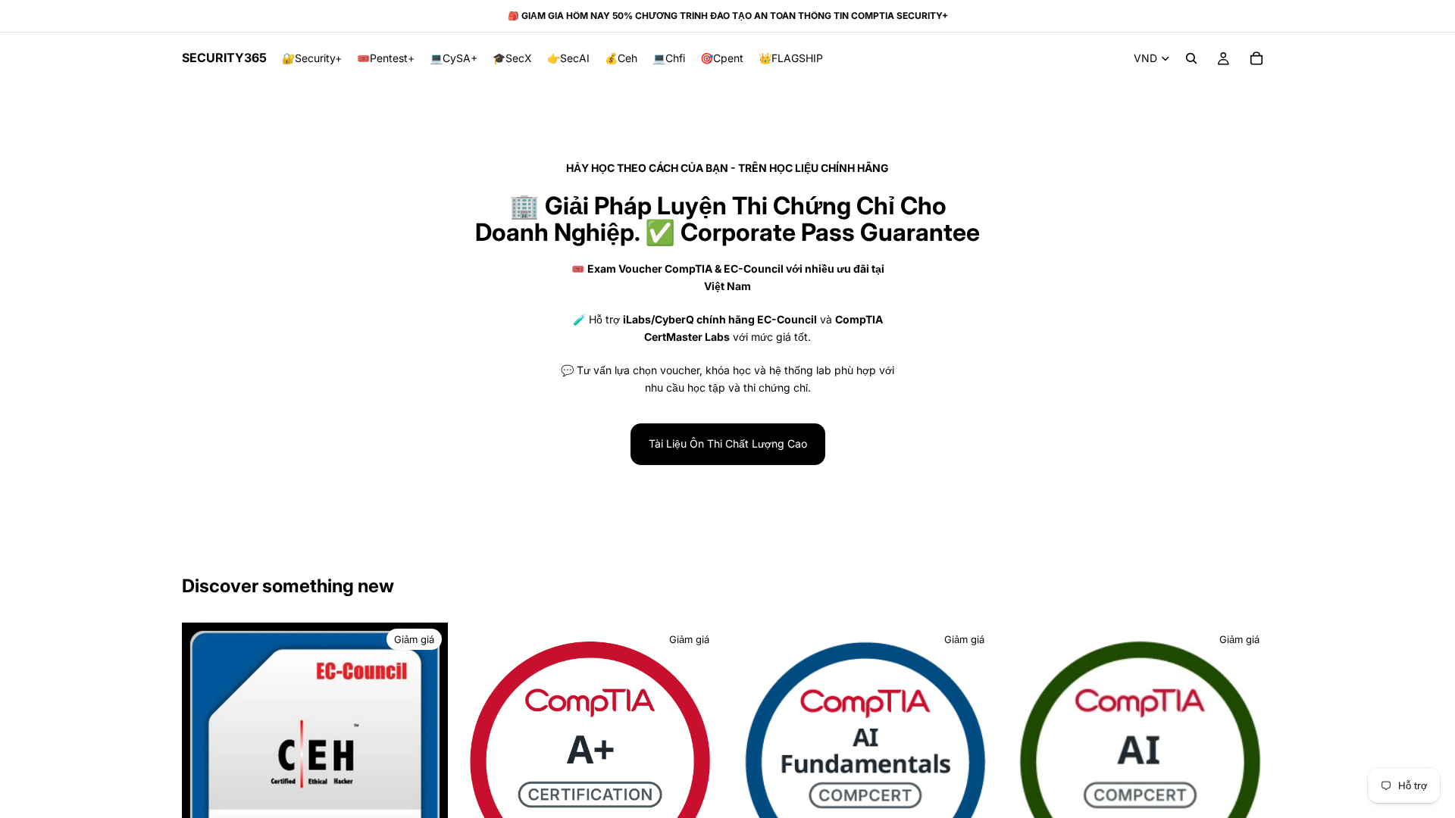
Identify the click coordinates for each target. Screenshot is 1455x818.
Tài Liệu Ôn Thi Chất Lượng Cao (728, 443)
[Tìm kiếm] (1191, 58)
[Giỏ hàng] (1256, 58)
